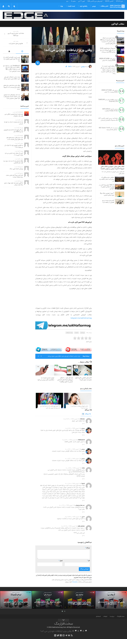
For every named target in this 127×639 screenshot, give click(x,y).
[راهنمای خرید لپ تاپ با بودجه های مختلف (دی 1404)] (47, 600)
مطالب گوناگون (117, 24)
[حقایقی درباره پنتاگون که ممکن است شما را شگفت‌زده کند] (119, 179)
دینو (67, 1)
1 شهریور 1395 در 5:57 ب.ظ (72, 449)
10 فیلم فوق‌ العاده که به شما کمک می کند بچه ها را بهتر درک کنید (50, 407)
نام (88, 561)
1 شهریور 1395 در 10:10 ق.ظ (68, 526)
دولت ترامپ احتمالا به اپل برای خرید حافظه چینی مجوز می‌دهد (64, 356)
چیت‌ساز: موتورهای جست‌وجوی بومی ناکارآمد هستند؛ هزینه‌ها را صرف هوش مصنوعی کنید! (12, 97)
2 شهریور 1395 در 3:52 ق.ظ (72, 428)
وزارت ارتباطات (69, 333)
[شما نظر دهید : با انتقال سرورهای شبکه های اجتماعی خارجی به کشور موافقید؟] (63, 370)
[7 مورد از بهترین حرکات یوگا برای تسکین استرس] (119, 194)
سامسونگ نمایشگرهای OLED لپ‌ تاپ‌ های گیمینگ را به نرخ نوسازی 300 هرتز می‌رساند (107, 50)
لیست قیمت (71, 6)
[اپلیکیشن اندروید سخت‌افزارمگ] (69, 635)
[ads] (63, 15)
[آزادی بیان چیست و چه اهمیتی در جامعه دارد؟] (119, 201)
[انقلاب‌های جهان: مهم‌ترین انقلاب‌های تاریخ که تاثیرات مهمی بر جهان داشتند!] (111, 157)
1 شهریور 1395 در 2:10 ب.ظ (66, 505)
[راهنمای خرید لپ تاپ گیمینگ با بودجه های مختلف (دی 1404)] (16, 600)
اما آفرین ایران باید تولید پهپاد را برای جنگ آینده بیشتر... (13, 184)
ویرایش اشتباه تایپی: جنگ (16, 169)
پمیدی (83, 67)
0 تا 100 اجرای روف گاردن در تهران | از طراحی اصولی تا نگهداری (106, 187)
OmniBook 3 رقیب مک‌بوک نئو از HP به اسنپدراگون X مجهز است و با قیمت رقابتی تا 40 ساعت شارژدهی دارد (11, 68)
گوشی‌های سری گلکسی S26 (94, 1)
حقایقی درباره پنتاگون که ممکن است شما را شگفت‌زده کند (106, 179)
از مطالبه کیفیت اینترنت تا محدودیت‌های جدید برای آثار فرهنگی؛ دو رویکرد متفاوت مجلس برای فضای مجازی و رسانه (108, 70)
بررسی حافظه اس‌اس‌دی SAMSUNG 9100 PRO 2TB (108, 101)
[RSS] (72, 635)
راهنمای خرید (83, 6)
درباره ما (112, 616)
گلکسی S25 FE (109, 1)
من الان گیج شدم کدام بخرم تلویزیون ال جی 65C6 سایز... (13, 131)
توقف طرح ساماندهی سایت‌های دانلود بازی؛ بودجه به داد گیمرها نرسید (11, 87)
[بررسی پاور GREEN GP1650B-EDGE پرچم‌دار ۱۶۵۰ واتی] (120, 59)
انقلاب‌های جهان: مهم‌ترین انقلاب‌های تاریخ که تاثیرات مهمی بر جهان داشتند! (112, 167)
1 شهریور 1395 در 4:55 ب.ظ (73, 468)
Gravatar (74, 582)
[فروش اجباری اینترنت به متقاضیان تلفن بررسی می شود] (45, 370)
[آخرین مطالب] (22, 52)
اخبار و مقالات (104, 6)
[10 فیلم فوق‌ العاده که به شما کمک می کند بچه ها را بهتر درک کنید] (49, 400)
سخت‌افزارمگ (120, 616)
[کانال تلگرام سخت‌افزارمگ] (66, 635)
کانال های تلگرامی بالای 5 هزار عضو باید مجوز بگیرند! (83, 379)
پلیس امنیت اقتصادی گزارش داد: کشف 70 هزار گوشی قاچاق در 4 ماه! (11, 59)
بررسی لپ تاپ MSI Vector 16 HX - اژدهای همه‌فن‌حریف (108, 129)
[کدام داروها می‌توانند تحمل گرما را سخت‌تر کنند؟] (77, 400)
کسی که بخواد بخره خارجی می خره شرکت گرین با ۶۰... (14, 154)
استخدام (98, 616)
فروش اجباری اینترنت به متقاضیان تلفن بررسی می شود (45, 379)
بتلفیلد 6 (73, 1)
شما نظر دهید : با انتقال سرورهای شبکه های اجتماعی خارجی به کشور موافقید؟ (65, 380)
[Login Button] (3, 6)
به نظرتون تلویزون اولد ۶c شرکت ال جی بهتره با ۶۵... (14, 146)
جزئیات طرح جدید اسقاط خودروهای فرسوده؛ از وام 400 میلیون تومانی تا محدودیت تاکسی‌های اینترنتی (107, 41)
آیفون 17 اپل (81, 1)
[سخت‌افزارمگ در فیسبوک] (61, 635)
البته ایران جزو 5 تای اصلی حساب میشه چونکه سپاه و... (14, 176)
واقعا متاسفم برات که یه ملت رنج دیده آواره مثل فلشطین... (13, 162)
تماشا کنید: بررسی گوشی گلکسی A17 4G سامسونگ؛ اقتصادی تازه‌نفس (108, 119)
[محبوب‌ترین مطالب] (9, 52)
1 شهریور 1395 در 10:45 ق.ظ (72, 517)
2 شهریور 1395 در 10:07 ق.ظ (71, 419)
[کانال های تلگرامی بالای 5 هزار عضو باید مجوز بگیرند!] (82, 370)
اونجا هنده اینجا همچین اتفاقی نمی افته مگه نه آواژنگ (14, 115)
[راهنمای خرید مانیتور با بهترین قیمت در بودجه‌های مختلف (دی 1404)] (79, 600)
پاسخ (83, 423)
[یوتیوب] (78, 349)
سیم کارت (83, 333)
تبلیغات (105, 616)
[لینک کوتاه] (66, 67)
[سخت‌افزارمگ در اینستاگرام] (64, 635)
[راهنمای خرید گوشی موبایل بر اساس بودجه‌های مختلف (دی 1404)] (111, 600)
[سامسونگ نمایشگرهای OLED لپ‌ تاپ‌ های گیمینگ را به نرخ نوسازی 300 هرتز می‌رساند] (120, 50)
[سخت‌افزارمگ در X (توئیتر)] (58, 635)
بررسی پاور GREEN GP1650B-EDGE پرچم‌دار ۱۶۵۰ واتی (107, 60)
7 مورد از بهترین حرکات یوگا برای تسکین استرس (107, 194)
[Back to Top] (63, 620)
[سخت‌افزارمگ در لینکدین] (55, 635)
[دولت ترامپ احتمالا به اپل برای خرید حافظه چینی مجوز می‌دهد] (25, 78)
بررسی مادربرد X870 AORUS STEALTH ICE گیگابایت (110, 110)
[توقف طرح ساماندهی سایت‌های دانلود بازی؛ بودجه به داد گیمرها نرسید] (25, 87)
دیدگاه (85, 414)
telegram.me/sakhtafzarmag (81, 318)
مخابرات (76, 333)
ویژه (61, 6)
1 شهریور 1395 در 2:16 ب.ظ (72, 484)
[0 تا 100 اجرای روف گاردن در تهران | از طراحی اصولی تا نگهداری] (119, 186)
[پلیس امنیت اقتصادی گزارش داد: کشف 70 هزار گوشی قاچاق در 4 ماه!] (25, 59)
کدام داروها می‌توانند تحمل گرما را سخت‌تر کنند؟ (79, 407)
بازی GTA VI (119, 1)
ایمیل (60, 561)
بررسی (94, 6)
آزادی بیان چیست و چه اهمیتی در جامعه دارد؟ (108, 201)
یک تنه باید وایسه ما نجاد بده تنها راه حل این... (13, 123)
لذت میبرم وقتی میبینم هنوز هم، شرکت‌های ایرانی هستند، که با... (14, 138)
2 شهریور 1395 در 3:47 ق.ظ (69, 440)
